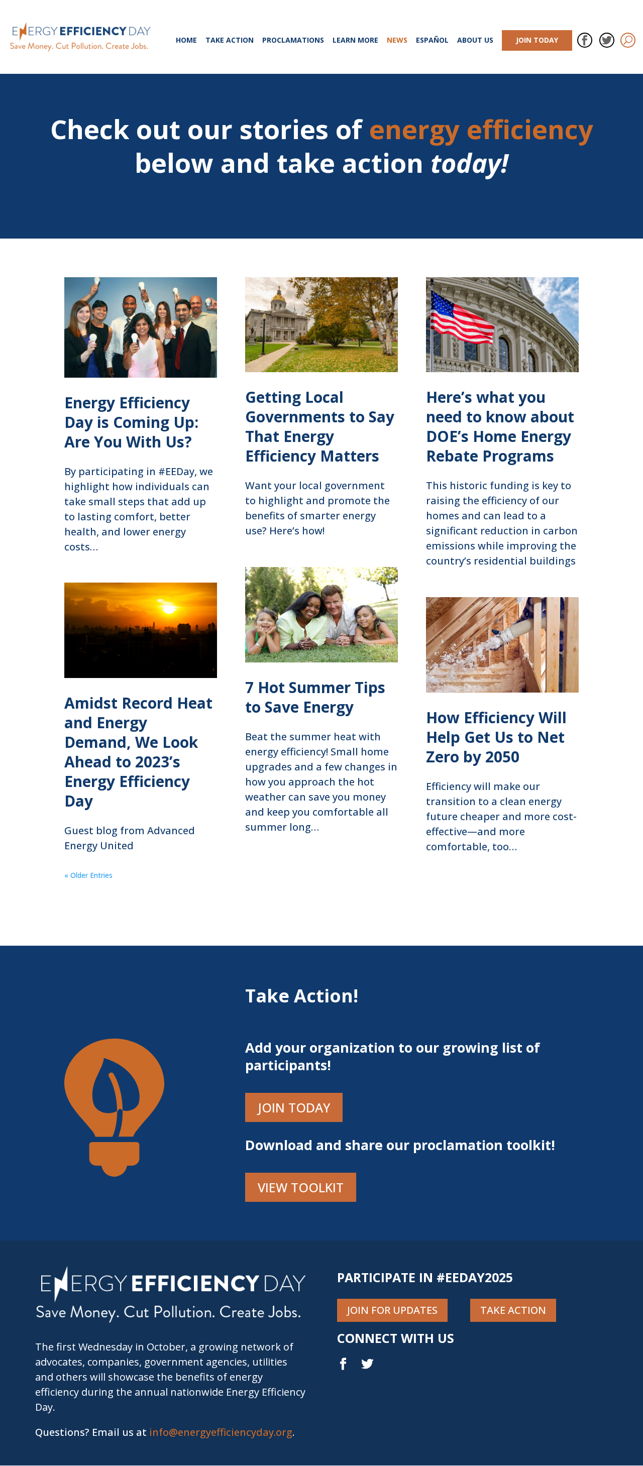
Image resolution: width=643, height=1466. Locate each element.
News (397, 41)
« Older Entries (88, 875)
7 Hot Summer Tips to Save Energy (315, 697)
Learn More (355, 41)
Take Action (229, 41)
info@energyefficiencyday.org (220, 1432)
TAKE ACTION (513, 1310)
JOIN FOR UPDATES (392, 1310)
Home (186, 41)
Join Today (537, 40)
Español (432, 41)
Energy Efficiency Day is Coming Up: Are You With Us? (131, 422)
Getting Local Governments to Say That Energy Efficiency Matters (319, 426)
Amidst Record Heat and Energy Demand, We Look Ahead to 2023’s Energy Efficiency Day (138, 752)
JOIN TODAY (294, 1107)
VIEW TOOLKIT (301, 1187)
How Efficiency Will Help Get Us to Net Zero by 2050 (496, 737)
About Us (475, 41)
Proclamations (293, 41)
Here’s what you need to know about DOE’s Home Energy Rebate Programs (500, 426)
